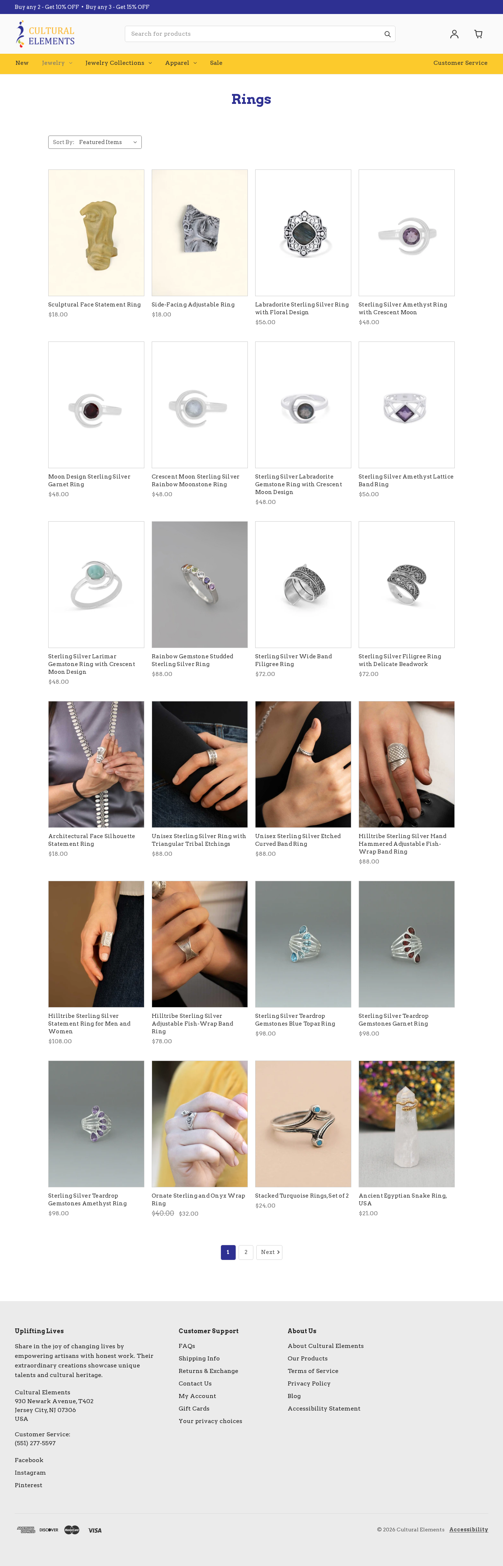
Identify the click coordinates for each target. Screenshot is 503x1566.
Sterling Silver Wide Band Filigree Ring (293, 660)
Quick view (96, 233)
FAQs (187, 1345)
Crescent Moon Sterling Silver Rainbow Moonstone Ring (195, 480)
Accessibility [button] (468, 1529)
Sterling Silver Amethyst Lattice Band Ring (406, 480)
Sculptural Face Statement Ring (94, 304)
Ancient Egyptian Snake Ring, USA (403, 1199)
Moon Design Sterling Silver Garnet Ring (89, 480)
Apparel (177, 62)
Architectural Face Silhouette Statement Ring (91, 840)
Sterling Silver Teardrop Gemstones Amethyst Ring (87, 1199)
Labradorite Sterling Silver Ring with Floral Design (302, 308)
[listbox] (109, 142)
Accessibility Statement (324, 1408)
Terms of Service (313, 1370)
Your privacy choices (210, 1421)
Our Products (308, 1358)
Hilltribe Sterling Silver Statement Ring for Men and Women (89, 1024)
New (22, 62)
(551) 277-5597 (35, 1443)
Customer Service (460, 62)
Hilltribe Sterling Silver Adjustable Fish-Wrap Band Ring (192, 1024)
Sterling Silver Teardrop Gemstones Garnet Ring (394, 1020)
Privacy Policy (309, 1383)
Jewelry (53, 62)
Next (268, 1252)
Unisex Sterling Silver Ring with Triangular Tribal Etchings (199, 840)
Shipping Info (199, 1358)
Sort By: (63, 142)
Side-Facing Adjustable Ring (193, 304)
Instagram (30, 1472)
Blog (294, 1395)
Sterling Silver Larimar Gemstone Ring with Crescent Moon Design (91, 664)
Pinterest (28, 1485)
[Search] (387, 34)
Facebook (29, 1460)
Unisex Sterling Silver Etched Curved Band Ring (298, 840)
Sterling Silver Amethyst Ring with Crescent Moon (403, 308)
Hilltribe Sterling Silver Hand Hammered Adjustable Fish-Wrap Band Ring (403, 844)
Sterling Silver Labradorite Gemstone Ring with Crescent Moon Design (298, 484)
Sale (216, 62)
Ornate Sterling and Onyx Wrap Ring (198, 1199)
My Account (197, 1395)
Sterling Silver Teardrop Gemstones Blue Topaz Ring (295, 1020)
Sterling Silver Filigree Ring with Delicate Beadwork (400, 660)
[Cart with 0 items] (478, 33)
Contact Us (195, 1383)
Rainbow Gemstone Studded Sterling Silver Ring (192, 660)
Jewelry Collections (114, 62)
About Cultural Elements (326, 1345)
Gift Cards (194, 1408)
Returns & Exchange (208, 1370)
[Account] (454, 33)
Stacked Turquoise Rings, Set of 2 (302, 1195)
